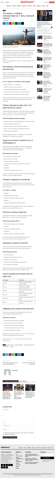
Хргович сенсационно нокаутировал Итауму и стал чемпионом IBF (47, 44)
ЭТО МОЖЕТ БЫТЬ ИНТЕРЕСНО (10, 381)
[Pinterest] (10, 23)
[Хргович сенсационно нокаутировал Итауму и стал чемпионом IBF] (39, 45)
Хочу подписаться (47, 457)
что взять (12, 346)
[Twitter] (7, 23)
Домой (4, 8)
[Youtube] (7, 467)
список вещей (5, 346)
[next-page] (6, 401)
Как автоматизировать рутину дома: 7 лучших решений (10, 363)
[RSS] (9, 465)
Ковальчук (6, 20)
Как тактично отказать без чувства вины (28, 363)
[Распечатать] (16, 23)
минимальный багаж (19, 344)
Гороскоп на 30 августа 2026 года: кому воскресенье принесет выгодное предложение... (47, 75)
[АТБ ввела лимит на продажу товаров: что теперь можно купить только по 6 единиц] (39, 37)
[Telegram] (19, 23)
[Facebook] (4, 23)
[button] (7, 2)
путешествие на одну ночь (29, 344)
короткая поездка (10, 344)
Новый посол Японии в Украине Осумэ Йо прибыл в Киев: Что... (44, 24)
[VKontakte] (4, 467)
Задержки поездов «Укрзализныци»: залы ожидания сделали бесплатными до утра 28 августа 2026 (30, 394)
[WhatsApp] (13, 23)
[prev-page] (3, 401)
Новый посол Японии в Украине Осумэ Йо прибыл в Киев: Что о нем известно (32, 455)
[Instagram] (4, 465)
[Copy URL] (22, 23)
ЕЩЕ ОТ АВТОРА (23, 381)
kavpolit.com (5, 474)
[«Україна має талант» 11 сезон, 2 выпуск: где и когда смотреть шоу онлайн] (39, 90)
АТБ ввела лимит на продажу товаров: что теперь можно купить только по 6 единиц (31, 459)
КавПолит (15, 60)
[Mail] (7, 465)
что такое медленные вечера (19, 338)
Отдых (8, 8)
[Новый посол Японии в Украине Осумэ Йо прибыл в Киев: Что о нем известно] (44, 15)
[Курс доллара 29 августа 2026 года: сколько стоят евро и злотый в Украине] (39, 82)
